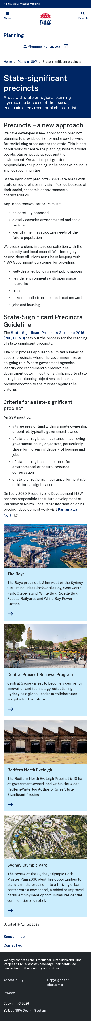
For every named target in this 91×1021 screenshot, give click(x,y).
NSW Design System (30, 1010)
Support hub (14, 937)
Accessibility (13, 980)
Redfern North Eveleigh (29, 770)
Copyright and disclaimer (58, 982)
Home (8, 61)
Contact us (13, 945)
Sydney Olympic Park (27, 865)
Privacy (9, 993)
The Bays (16, 574)
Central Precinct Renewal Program (40, 674)
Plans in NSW (27, 61)
